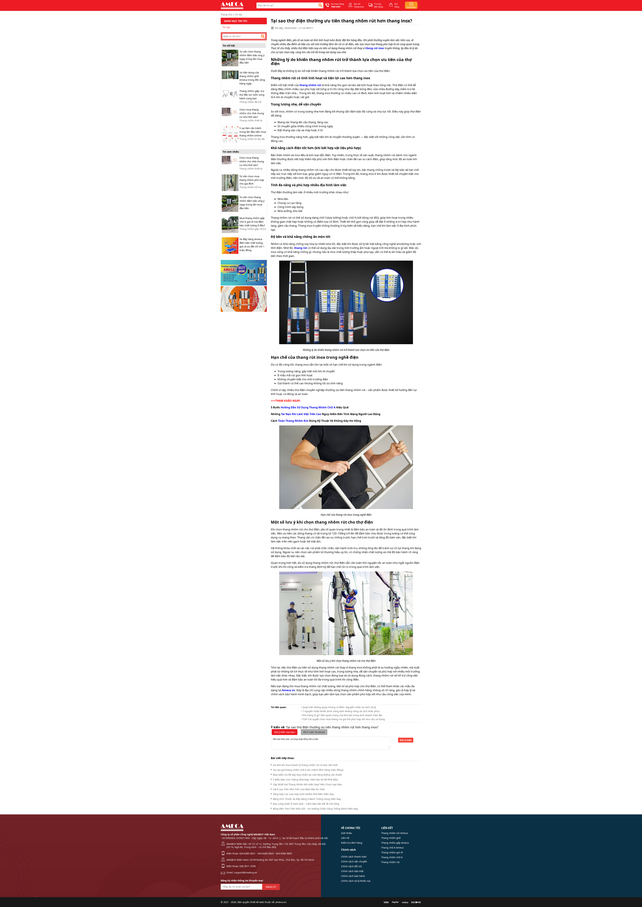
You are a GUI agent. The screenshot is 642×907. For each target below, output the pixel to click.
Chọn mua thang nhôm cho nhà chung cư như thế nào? (251, 113)
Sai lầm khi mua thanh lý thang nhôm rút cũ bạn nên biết (305, 765)
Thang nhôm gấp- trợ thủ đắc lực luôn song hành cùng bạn (251, 94)
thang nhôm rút (310, 85)
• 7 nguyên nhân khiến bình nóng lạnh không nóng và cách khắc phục (340, 711)
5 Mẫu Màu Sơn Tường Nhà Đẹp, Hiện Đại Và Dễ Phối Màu (305, 779)
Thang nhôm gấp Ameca (395, 842)
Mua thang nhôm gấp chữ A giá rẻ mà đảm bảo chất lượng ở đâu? (252, 221)
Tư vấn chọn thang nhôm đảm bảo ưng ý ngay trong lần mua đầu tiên (251, 57)
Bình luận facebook (314, 732)
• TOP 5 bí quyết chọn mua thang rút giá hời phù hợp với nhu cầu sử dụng (343, 719)
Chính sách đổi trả (351, 866)
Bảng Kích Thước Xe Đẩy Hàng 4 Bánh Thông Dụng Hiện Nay (307, 799)
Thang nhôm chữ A (392, 857)
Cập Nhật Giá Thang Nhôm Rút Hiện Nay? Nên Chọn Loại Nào (307, 784)
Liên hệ (345, 837)
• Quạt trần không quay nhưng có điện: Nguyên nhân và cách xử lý (338, 707)
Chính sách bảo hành (353, 876)
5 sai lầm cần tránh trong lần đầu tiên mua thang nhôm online (252, 131)
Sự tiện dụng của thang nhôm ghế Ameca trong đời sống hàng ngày (252, 78)
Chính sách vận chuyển (354, 861)
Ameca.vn (288, 690)
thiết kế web (257, 902)
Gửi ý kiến (406, 740)
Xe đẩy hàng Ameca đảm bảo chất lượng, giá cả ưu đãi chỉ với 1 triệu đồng (251, 244)
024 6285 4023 (266, 853)
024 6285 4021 (247, 853)
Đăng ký (271, 886)
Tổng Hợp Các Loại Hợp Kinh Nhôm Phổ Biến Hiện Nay (303, 794)
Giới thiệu (346, 833)
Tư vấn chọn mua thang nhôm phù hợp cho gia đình (251, 180)
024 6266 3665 (284, 853)
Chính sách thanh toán (354, 856)
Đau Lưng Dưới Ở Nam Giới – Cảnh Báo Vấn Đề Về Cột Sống (306, 803)
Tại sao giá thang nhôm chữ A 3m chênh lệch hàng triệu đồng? (308, 769)
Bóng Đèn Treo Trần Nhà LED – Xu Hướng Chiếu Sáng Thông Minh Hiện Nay (315, 808)
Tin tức (238, 14)
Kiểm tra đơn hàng (351, 842)
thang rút (300, 248)
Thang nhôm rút (390, 862)
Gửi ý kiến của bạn (284, 732)
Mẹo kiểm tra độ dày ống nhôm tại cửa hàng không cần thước (307, 774)
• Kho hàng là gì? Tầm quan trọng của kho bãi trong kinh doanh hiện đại (341, 715)
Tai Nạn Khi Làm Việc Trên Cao (301, 414)
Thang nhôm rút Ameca (394, 833)
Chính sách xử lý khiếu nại (355, 880)
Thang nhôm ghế (391, 837)
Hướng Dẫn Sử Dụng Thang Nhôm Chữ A (308, 407)
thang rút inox (374, 48)
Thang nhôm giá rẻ (392, 852)
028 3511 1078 (247, 866)
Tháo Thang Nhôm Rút (293, 421)
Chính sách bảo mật (352, 871)
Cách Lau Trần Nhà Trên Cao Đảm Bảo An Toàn (299, 789)
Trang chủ (226, 14)
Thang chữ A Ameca (392, 847)
